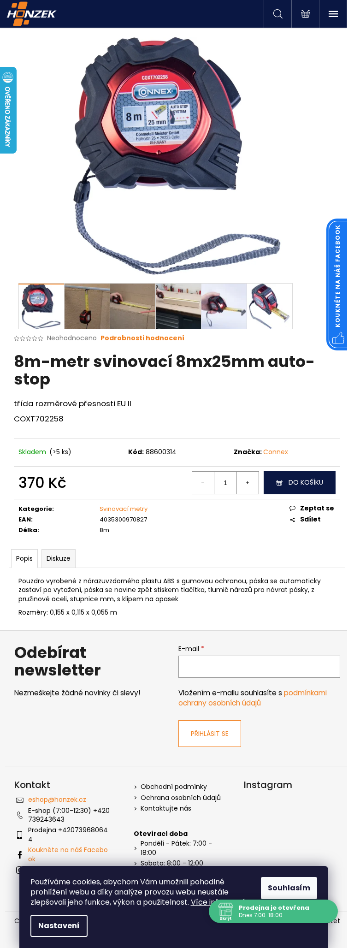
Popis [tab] (24, 558)
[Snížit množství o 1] (203, 483)
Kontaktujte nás (166, 808)
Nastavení (59, 925)
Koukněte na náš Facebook (68, 854)
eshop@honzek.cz (57, 799)
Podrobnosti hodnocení (142, 338)
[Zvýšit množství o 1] (247, 483)
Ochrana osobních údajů (181, 798)
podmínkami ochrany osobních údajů (252, 698)
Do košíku (306, 482)
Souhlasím (289, 888)
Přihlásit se (210, 733)
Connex (275, 451)
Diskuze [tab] (59, 558)
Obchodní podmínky (174, 786)
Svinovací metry (124, 508)
